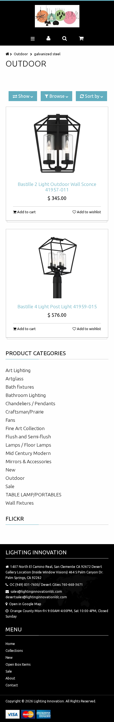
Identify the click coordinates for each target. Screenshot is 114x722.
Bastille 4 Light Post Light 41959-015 (57, 306)
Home (10, 643)
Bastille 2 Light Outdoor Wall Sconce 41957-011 (57, 186)
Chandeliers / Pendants (30, 403)
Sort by (92, 96)
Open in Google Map (25, 604)
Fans (10, 420)
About (10, 678)
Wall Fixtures (20, 502)
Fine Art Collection (25, 428)
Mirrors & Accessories (28, 461)
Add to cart (26, 212)
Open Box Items (18, 664)
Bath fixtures (20, 386)
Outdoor (21, 54)
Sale (10, 486)
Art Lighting (18, 370)
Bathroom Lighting (26, 395)
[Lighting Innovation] (57, 16)
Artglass (15, 378)
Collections (14, 650)
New (10, 469)
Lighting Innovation (49, 701)
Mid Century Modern (28, 453)
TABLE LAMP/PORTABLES (33, 494)
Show (23, 96)
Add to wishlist (88, 212)
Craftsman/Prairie (25, 411)
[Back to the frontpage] (8, 54)
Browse (57, 96)
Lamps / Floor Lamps (28, 444)
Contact (12, 685)
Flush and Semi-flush (28, 436)
